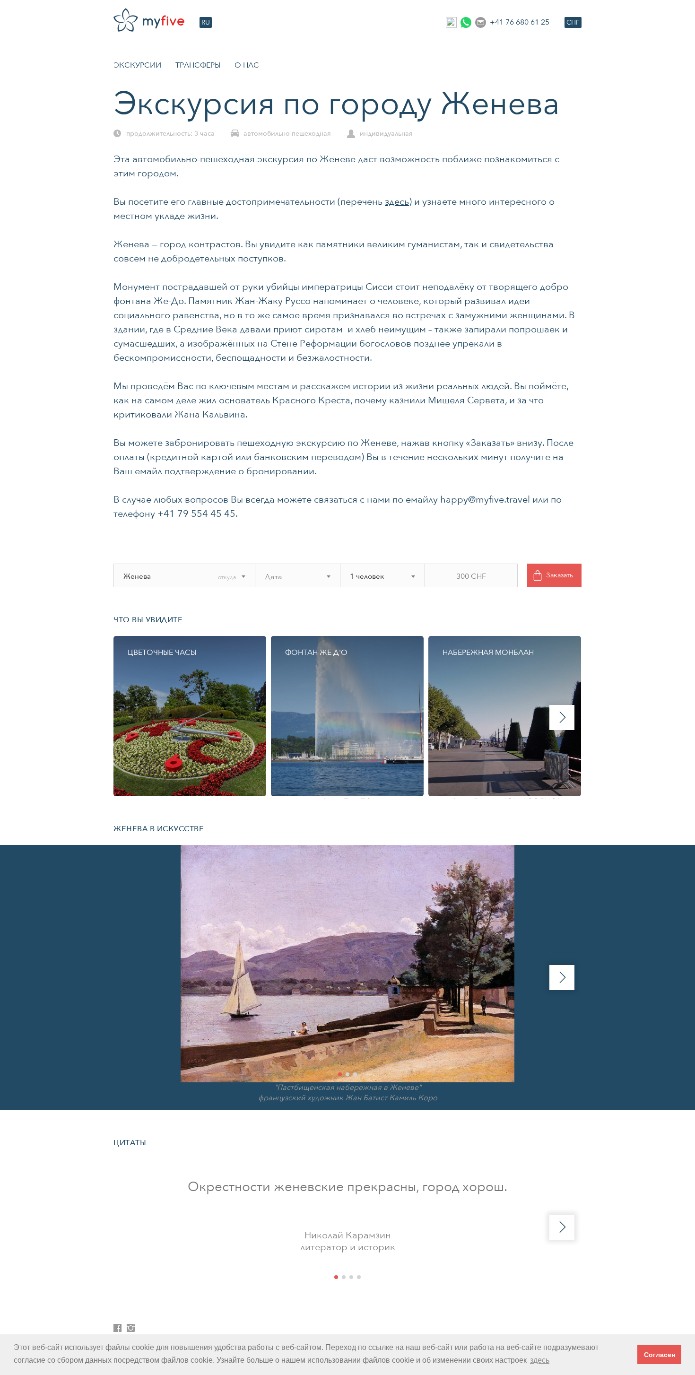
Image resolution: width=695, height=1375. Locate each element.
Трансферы (197, 65)
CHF (573, 22)
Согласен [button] (659, 1354)
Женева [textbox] (137, 576)
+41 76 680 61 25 (519, 22)
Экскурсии (137, 65)
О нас (247, 65)
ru (205, 22)
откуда (227, 577)
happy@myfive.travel (485, 499)
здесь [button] (539, 1360)
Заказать (559, 575)
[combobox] (170, 576)
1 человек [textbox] (367, 576)
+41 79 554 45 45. (197, 513)
